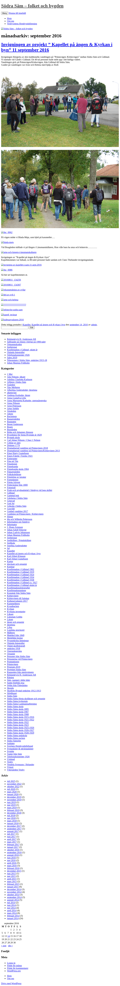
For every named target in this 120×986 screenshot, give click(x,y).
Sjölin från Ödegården (17, 685)
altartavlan (12, 392)
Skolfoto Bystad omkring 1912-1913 (24, 690)
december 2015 (14, 871)
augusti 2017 (13, 831)
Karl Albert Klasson (16, 556)
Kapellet (26, 324)
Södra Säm (12, 696)
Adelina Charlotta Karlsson (19, 379)
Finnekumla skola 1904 (18, 469)
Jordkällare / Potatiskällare (19, 540)
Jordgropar (12, 347)
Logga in (11, 963)
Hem (9, 18)
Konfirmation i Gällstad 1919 (20, 572)
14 (8, 936)
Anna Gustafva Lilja (16, 398)
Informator (12, 524)
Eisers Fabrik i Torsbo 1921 (20, 456)
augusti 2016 (13, 855)
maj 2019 (11, 805)
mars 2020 (12, 792)
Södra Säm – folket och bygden (32, 5)
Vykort (10, 767)
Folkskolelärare (14, 474)
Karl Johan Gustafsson (17, 559)
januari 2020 (13, 794)
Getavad (11, 501)
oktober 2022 (13, 786)
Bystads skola (13, 437)
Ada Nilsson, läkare (16, 377)
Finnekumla (12, 466)
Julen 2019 (12, 357)
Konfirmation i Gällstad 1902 (20, 569)
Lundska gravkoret (15, 630)
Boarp (10, 427)
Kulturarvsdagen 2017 (17, 601)
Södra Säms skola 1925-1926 (20, 727)
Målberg (11, 632)
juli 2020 (11, 789)
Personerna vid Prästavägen (19, 659)
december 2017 (14, 826)
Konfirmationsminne (16, 590)
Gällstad (11, 493)
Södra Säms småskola (17, 735)
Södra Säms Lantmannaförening (22, 704)
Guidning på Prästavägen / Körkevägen (25, 514)
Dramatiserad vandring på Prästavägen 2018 (27, 448)
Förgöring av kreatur (16, 477)
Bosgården (12, 429)
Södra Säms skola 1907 (18, 712)
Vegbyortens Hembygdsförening (22, 23)
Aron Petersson (14, 406)
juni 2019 (11, 802)
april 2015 (11, 879)
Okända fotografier (16, 352)
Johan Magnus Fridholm (18, 363)
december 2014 (14, 889)
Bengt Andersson (15, 424)
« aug (3, 945)
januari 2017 (13, 847)
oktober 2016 (13, 850)
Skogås (10, 688)
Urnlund (11, 759)
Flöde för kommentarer (17, 968)
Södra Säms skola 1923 (18, 725)
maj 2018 (11, 818)
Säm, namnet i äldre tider (18, 680)
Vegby (10, 762)
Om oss (10, 21)
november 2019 (14, 799)
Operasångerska (14, 651)
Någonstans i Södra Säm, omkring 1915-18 (27, 360)
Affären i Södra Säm (16, 382)
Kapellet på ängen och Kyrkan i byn (48, 324)
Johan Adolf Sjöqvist (16, 530)
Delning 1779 (13, 445)
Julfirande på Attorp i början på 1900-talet (26, 342)
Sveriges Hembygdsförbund (20, 746)
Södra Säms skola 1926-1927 (20, 730)
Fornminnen (12, 479)
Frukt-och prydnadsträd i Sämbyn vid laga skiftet (29, 490)
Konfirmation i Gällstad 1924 (20, 574)
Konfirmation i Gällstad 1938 (20, 580)
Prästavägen (12, 664)
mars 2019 (12, 807)
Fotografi (11, 487)
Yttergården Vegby (16, 770)
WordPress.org (14, 971)
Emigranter (12, 458)
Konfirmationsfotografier (18, 588)
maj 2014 (11, 908)
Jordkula (11, 543)
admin (94, 324)
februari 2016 (13, 868)
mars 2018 (12, 821)
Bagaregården (13, 419)
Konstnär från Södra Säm (18, 593)
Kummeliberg (13, 603)
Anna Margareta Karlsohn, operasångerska (27, 400)
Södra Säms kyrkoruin (17, 701)
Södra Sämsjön (14, 741)
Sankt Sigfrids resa (15, 683)
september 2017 (14, 828)
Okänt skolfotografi (16, 646)
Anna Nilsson (13, 403)
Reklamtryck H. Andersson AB (21, 339)
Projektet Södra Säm (16, 669)
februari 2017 (13, 844)
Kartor (10, 561)
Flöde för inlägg (14, 965)
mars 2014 (12, 913)
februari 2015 (13, 884)
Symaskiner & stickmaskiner (20, 748)
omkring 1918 (13, 648)
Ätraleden (11, 411)
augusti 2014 (13, 900)
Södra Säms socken (16, 738)
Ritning (10, 677)
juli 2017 (11, 834)
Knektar (10, 566)
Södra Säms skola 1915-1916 (20, 717)
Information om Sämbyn (18, 522)
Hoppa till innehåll (17, 13)
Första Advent (13, 482)
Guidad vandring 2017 (17, 511)
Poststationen (13, 661)
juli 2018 (11, 815)
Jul (8, 548)
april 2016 (11, 863)
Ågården (11, 384)
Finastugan (12, 464)
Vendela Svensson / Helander (20, 764)
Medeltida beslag (15, 638)
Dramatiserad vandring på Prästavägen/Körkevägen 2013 (33, 450)
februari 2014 (13, 915)
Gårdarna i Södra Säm (17, 498)
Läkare (10, 614)
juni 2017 (11, 836)
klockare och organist (17, 564)
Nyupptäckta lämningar (18, 640)
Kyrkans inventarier (16, 611)
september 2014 (14, 897)
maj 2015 (11, 876)
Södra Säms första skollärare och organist (26, 698)
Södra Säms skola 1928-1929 (20, 733)
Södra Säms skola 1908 (18, 714)
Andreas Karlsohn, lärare (18, 395)
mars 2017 (12, 842)
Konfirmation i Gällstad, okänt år (22, 349)
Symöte (10, 751)
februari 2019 (13, 810)
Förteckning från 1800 (17, 485)
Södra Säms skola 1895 (18, 709)
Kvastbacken (13, 606)
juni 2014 (11, 905)
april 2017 (11, 839)
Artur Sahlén (13, 408)
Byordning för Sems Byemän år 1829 (24, 435)
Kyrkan (10, 609)
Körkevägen (12, 595)
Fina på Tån (12, 461)
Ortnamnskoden (14, 344)
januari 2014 (13, 918)
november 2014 (14, 892)
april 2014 (11, 910)
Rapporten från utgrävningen (20, 672)
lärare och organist (15, 622)
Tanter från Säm (14, 754)
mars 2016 (12, 865)
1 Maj (9, 374)
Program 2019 (13, 667)
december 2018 (14, 813)
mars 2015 (12, 881)
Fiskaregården (13, 472)
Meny (4, 13)
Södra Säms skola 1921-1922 (20, 719)
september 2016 (14, 852)
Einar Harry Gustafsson (18, 453)
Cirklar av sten (13, 442)
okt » (10, 945)
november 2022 (14, 784)
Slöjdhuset (12, 693)
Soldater (11, 743)
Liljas (9, 627)
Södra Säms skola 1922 (18, 722)
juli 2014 (11, 902)
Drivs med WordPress (11, 983)
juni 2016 (11, 857)
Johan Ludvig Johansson (18, 532)
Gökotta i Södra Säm (16, 506)
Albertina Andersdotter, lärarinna (22, 390)
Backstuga (12, 416)
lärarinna (11, 624)
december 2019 (14, 797)
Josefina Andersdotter (17, 545)
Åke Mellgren (13, 387)
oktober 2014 (13, 894)
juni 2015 (11, 873)
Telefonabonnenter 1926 (18, 355)
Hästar (10, 516)
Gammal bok (13, 495)
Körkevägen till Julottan (18, 598)
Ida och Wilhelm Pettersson (19, 519)
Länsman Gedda (14, 617)
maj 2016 (11, 860)
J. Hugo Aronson (15, 527)
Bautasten (11, 421)
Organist (11, 653)
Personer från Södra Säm (18, 656)
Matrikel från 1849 (15, 635)
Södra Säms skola (15, 706)
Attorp (10, 413)
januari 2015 (13, 886)
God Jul (10, 503)
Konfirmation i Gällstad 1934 (20, 577)
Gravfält (11, 508)
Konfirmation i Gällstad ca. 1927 (22, 582)
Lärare (10, 619)
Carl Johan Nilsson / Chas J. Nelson (23, 440)
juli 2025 (11, 781)
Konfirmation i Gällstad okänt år (22, 585)
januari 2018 (13, 823)
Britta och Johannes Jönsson (20, 432)
